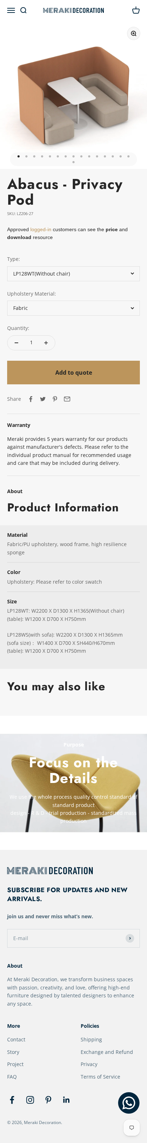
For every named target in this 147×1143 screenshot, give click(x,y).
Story (13, 1052)
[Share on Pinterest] (55, 399)
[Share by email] (67, 399)
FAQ (12, 1076)
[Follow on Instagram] (30, 1100)
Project (15, 1064)
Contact (16, 1039)
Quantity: (18, 328)
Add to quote (73, 372)
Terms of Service (100, 1076)
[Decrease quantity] (16, 343)
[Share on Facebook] (31, 399)
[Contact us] (129, 1103)
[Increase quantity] (46, 343)
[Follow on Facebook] (12, 1100)
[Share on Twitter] (43, 399)
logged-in (40, 229)
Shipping (91, 1039)
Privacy (89, 1064)
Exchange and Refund (107, 1052)
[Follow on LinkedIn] (66, 1100)
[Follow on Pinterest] (48, 1100)
